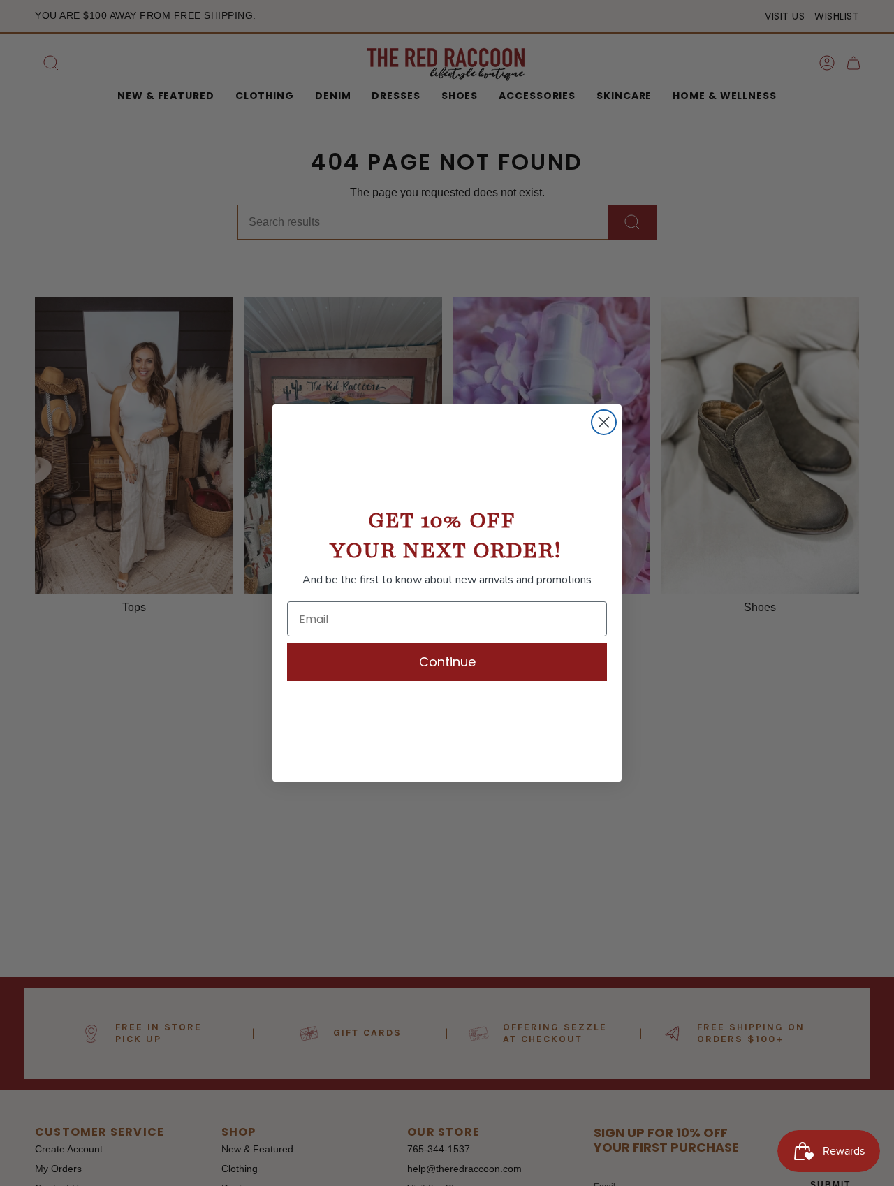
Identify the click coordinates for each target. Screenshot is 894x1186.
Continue (447, 662)
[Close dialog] (604, 422)
